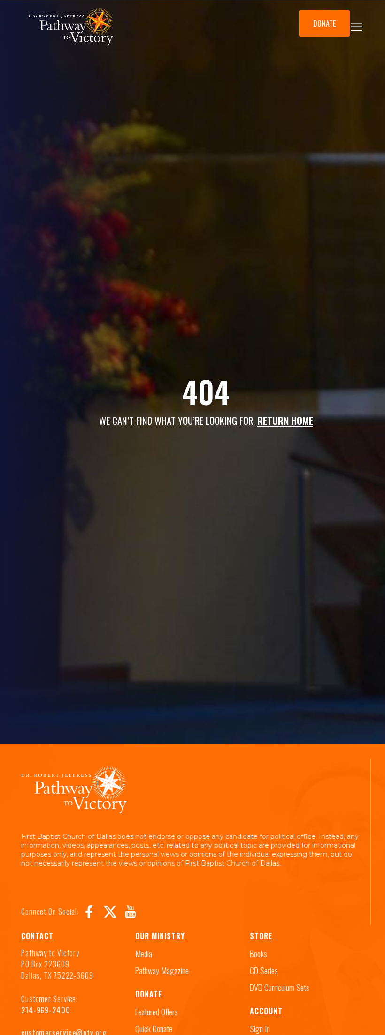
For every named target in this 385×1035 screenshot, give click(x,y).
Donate (148, 994)
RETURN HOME (285, 420)
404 (206, 391)
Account (266, 1011)
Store (261, 936)
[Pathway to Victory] (71, 28)
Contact (37, 936)
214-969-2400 (45, 1010)
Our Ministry (160, 936)
